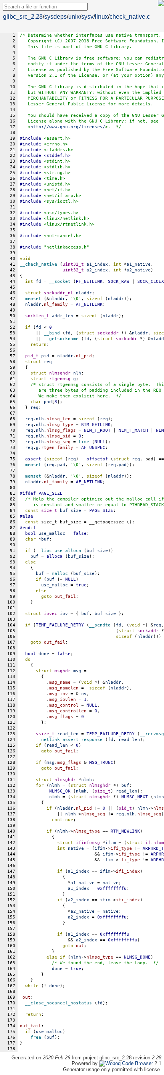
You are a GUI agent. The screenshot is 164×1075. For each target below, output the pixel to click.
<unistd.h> (57, 184)
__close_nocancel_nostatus (58, 1003)
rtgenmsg (60, 378)
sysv (87, 16)
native (111, 882)
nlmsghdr (60, 373)
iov (83, 693)
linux (101, 16)
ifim (100, 848)
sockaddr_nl (58, 293)
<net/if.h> (57, 189)
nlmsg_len (59, 418)
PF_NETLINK (89, 281)
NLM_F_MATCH (133, 430)
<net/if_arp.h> (62, 195)
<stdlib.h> (57, 167)
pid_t (32, 355)
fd (38, 327)
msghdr (63, 670)
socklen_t (37, 315)
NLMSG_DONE (137, 957)
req (48, 361)
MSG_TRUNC (101, 762)
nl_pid (84, 355)
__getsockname (61, 338)
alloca (55, 556)
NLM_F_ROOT (97, 430)
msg (51, 762)
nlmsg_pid (59, 436)
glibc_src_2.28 (23, 16)
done (57, 968)
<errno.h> (56, 144)
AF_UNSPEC (93, 447)
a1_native (83, 882)
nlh (40, 418)
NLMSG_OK (60, 791)
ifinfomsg (88, 842)
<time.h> (54, 178)
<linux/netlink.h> (66, 218)
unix (74, 16)
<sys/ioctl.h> (61, 201)
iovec (50, 613)
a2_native (83, 911)
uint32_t (73, 264)
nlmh (54, 785)
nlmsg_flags (61, 430)
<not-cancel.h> (62, 235)
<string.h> (57, 172)
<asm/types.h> (61, 212)
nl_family (56, 304)
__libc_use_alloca (58, 550)
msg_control (64, 705)
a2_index (78, 899)
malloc (60, 573)
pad (61, 464)
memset (33, 298)
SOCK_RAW (118, 281)
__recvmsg (152, 733)
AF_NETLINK (89, 304)
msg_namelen (64, 688)
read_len (129, 739)
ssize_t (45, 733)
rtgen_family (57, 447)
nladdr (57, 298)
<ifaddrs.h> (58, 149)
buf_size (97, 550)
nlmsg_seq (59, 441)
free (36, 1037)
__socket (60, 281)
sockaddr (108, 333)
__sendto (100, 625)
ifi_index (128, 871)
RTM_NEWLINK (125, 831)
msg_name (60, 682)
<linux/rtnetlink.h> (69, 224)
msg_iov (58, 693)
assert (33, 459)
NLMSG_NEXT (134, 796)
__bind (52, 333)
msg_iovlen (62, 699)
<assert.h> (57, 138)
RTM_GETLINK (96, 424)
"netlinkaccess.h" (66, 247)
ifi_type (121, 848)
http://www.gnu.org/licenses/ (68, 126)
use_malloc (54, 585)
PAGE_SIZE (51, 493)
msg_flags (61, 716)
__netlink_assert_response (69, 739)
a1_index (78, 871)
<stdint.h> (57, 161)
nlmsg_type (60, 424)
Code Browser (137, 1063)
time (84, 441)
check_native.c (129, 16)
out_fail (65, 596)
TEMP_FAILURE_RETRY (60, 625)
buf (35, 556)
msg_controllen (68, 711)
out (80, 945)
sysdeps (55, 16)
